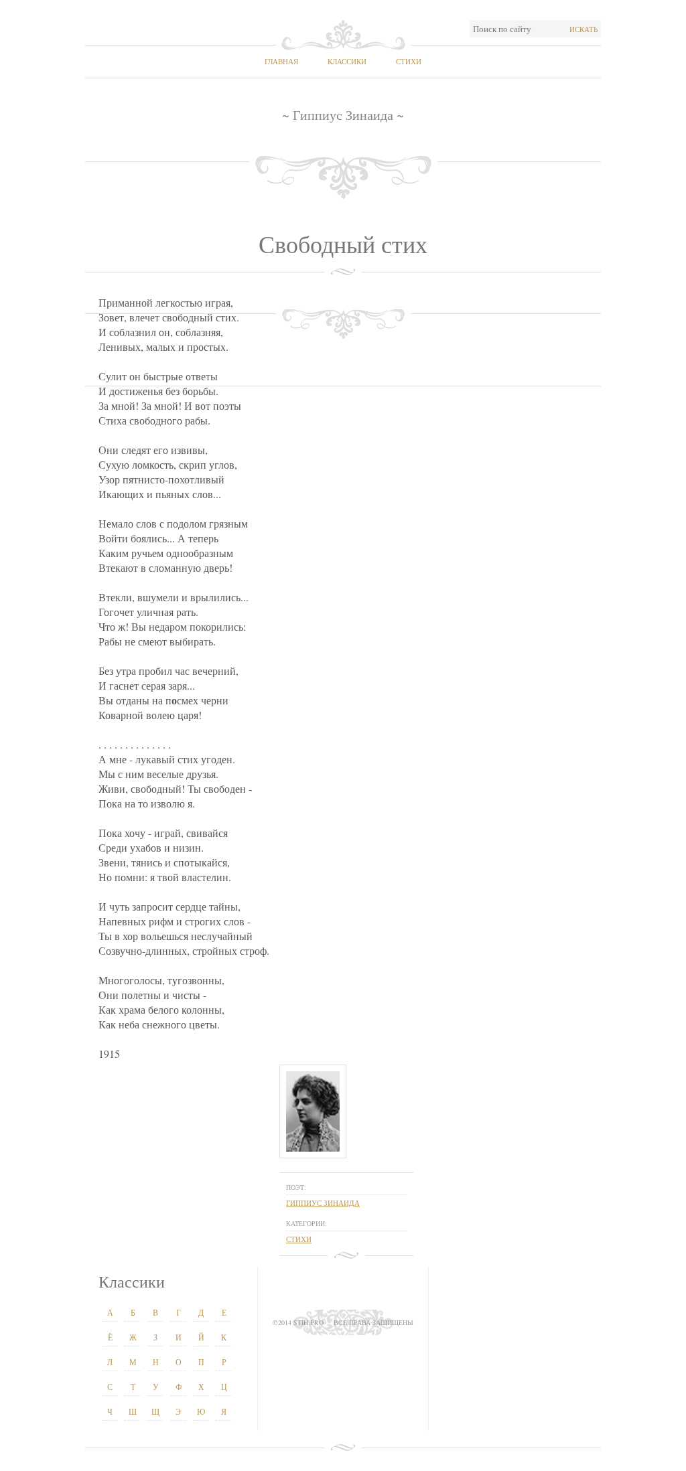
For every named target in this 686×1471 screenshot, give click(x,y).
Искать (583, 29)
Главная (281, 61)
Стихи (408, 61)
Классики (347, 61)
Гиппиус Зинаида (323, 1203)
